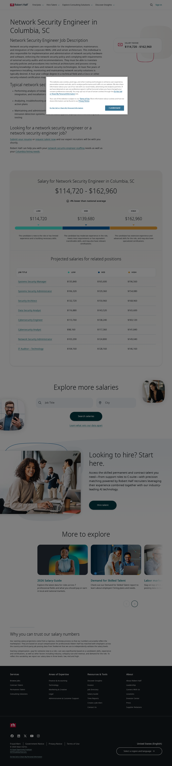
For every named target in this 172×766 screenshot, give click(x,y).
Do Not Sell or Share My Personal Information (66, 108)
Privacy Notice (84, 101)
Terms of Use (85, 99)
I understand (114, 108)
